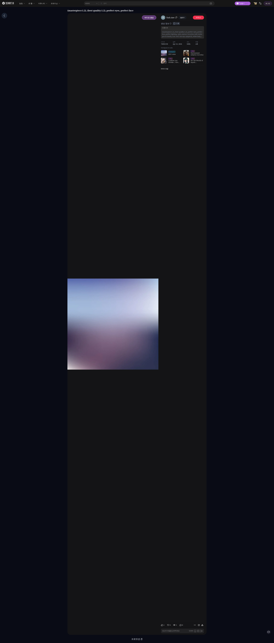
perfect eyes (192, 32)
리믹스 (198, 17)
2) (173, 32)
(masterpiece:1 (167, 32)
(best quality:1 (180, 32)
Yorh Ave (170, 17)
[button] (211, 3)
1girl (179, 34)
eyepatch (188, 36)
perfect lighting (171, 34)
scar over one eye (178, 36)
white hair (196, 36)
